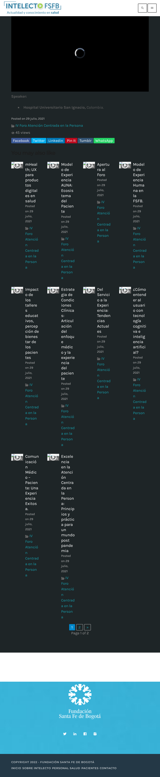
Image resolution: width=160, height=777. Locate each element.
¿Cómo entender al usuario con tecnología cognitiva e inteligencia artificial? (139, 321)
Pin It (71, 140)
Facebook (21, 140)
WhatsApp (104, 140)
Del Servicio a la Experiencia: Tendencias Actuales (103, 310)
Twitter (39, 140)
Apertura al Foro (103, 169)
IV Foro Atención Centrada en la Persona (49, 125)
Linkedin (55, 140)
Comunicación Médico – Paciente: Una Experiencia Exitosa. (32, 482)
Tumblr (85, 140)
